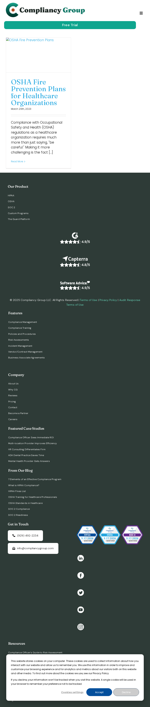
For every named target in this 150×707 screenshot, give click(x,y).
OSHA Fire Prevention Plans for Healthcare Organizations (38, 92)
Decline (126, 692)
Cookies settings (72, 692)
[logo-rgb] (46, 4)
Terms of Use (88, 300)
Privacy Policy (108, 300)
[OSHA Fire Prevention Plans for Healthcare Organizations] (38, 55)
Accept (99, 692)
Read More (17, 161)
